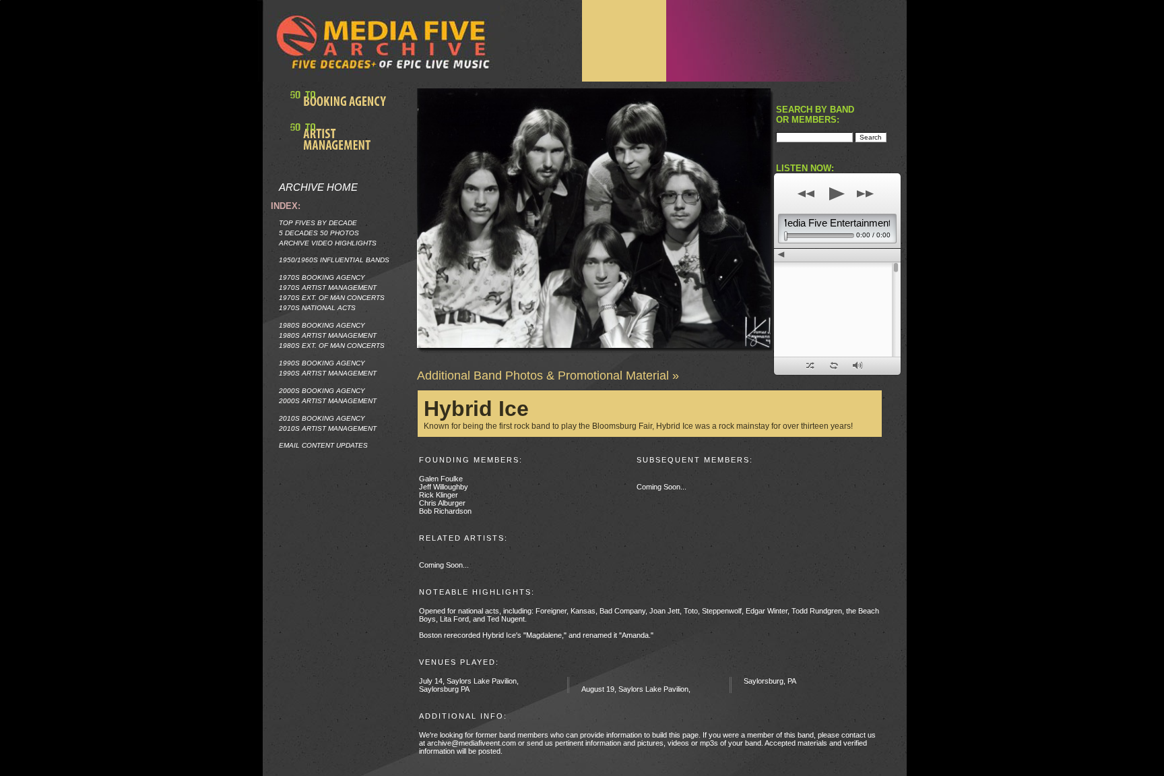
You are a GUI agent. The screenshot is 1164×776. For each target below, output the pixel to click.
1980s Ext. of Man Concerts (332, 345)
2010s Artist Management (328, 428)
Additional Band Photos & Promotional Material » (548, 375)
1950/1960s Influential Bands (334, 260)
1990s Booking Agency (322, 363)
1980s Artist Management (328, 335)
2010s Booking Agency (322, 418)
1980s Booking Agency (322, 325)
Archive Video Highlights (328, 243)
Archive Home (318, 187)
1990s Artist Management (328, 373)
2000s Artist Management (328, 401)
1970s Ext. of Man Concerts (332, 297)
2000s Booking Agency (322, 390)
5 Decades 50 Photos (319, 233)
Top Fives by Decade (318, 223)
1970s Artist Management (328, 287)
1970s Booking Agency (322, 277)
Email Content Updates (323, 445)
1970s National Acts (317, 307)
